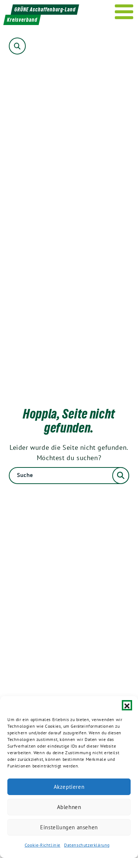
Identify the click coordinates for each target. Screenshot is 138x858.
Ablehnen (69, 807)
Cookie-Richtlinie (42, 845)
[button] (127, 705)
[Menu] (124, 12)
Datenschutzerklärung (87, 845)
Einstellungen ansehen (69, 827)
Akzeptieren (69, 786)
